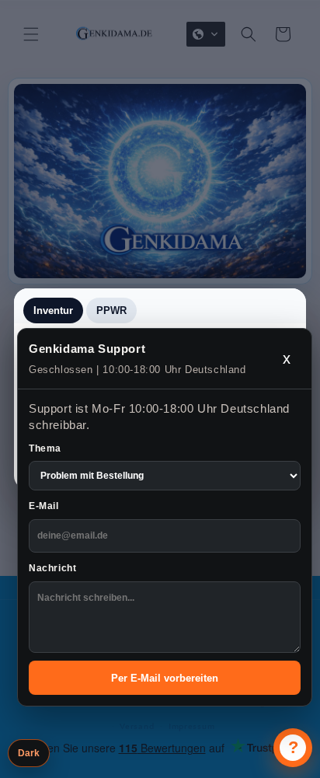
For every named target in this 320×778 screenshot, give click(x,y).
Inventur (53, 310)
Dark (29, 753)
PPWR (111, 310)
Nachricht (52, 568)
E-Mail (44, 506)
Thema (45, 448)
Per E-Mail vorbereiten (164, 678)
